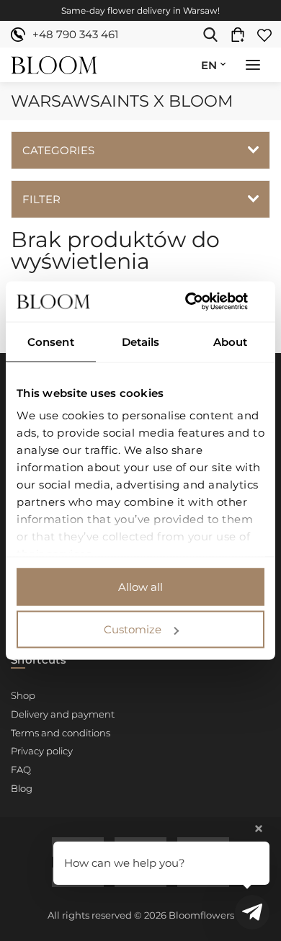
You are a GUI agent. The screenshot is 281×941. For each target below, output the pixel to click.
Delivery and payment (63, 714)
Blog (21, 788)
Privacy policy (42, 751)
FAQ (21, 769)
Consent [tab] (50, 341)
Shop (23, 695)
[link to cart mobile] (241, 34)
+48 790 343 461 (75, 34)
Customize (132, 629)
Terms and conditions (60, 733)
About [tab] (230, 341)
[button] (253, 66)
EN (209, 65)
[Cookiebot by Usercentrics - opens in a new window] (202, 302)
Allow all (140, 586)
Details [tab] (141, 341)
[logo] (54, 65)
